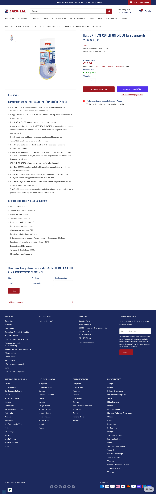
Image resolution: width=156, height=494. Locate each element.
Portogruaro (112, 428)
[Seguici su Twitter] (56, 486)
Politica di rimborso (15, 302)
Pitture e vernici (16, 26)
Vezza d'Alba (78, 420)
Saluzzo (76, 402)
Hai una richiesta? (46, 321)
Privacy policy (10, 353)
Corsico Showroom (46, 394)
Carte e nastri (46, 26)
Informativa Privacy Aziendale (16, 339)
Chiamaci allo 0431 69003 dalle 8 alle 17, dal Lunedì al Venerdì (78, 2)
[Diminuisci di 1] (85, 80)
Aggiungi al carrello (99, 89)
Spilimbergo (9, 431)
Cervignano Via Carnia (13, 391)
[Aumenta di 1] (97, 80)
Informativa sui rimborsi (14, 364)
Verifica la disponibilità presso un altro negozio (105, 104)
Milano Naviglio (45, 417)
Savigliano (77, 409)
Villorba (110, 472)
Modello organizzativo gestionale (18, 349)
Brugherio (43, 383)
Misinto (42, 424)
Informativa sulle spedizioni (15, 371)
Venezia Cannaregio (115, 454)
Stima (14, 291)
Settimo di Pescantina (116, 446)
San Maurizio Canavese (82, 405)
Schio (109, 442)
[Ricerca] (109, 11)
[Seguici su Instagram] (60, 486)
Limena (110, 405)
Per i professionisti (77, 18)
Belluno (110, 387)
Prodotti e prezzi (11, 336)
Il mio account (122, 12)
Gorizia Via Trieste (12, 398)
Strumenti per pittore (31, 26)
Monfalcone (9, 405)
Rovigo (110, 431)
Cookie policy (10, 356)
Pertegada (9, 413)
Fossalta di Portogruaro (116, 394)
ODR (7, 368)
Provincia (35, 278)
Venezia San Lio (113, 457)
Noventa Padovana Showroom (119, 413)
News (100, 18)
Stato (10, 278)
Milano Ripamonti (46, 420)
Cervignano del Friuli (13, 387)
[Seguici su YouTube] (69, 486)
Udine (7, 446)
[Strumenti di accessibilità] (10, 490)
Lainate (42, 402)
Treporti (110, 450)
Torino (75, 413)
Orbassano (77, 398)
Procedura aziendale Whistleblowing (13, 344)
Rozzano (42, 428)
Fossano (76, 391)
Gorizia (7, 394)
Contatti (124, 18)
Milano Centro (44, 409)
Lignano (8, 402)
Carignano (77, 383)
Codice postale (61, 278)
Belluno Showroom (115, 391)
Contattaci (9, 321)
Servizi (91, 18)
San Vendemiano (114, 439)
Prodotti (8, 18)
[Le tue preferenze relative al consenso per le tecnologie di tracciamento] (4, 492)
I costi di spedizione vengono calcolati (108, 66)
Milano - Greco (45, 413)
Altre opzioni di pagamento (132, 94)
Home (7, 26)
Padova (110, 420)
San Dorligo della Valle (13, 424)
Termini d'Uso (10, 360)
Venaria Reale (78, 417)
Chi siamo (110, 18)
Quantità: (87, 76)
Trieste (7, 435)
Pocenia (8, 417)
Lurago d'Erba (44, 405)
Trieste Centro (10, 439)
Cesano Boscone (45, 387)
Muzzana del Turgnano (13, 409)
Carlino (7, 383)
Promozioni (22, 18)
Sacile (7, 428)
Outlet (36, 18)
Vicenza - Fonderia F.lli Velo (118, 465)
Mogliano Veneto (114, 409)
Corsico (42, 391)
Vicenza (110, 461)
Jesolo (109, 398)
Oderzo (110, 417)
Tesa (85, 46)
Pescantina (111, 424)
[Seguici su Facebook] (51, 486)
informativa (142, 339)
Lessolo (76, 394)
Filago (41, 398)
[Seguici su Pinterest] (64, 486)
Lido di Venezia (113, 402)
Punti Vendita (57, 18)
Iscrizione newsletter (141, 2)
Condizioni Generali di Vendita (17, 332)
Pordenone (9, 420)
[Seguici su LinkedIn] (73, 486)
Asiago (110, 383)
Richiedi (126, 352)
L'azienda (8, 324)
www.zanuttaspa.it (86, 343)
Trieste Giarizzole (11, 442)
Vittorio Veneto (113, 468)
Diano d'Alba (78, 387)
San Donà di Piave (114, 435)
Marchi (45, 18)
